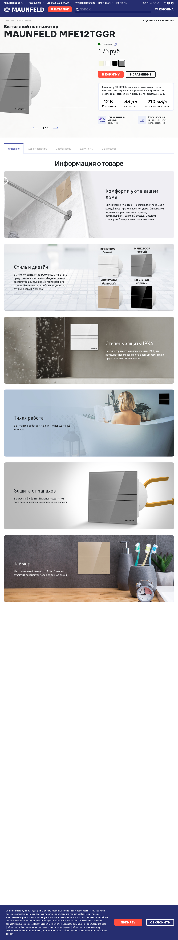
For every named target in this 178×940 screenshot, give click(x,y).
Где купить (35, 3)
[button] (55, 128)
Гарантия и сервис (85, 3)
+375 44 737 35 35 (150, 3)
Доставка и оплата (58, 3)
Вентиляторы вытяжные (18, 20)
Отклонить (160, 922)
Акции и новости (13, 3)
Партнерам (104, 3)
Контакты (121, 3)
